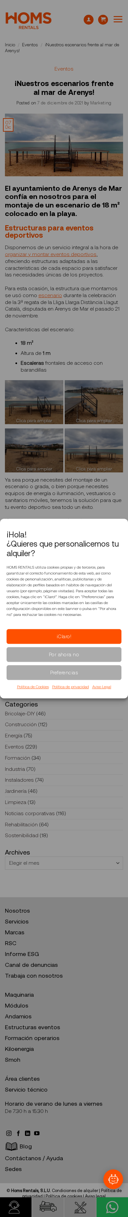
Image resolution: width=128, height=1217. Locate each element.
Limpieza (15, 802)
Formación (17, 758)
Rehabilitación (21, 824)
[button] (103, 20)
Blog (26, 1146)
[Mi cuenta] (89, 20)
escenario (50, 295)
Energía (13, 735)
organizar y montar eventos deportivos (50, 254)
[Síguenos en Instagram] (9, 1134)
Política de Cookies (33, 687)
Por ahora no (64, 654)
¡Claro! (64, 636)
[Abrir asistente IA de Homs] (113, 1179)
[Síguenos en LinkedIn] (28, 1134)
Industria (15, 769)
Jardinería (16, 791)
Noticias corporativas (30, 813)
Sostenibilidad (21, 835)
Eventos (30, 44)
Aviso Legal (101, 687)
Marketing (101, 103)
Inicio (10, 44)
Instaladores (19, 780)
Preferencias (64, 672)
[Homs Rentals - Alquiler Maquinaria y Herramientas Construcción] (29, 20)
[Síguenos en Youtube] (36, 1134)
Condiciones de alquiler (75, 1190)
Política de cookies (64, 1196)
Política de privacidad (70, 687)
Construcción (21, 724)
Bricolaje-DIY (20, 713)
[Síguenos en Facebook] (19, 1134)
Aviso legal (95, 1196)
